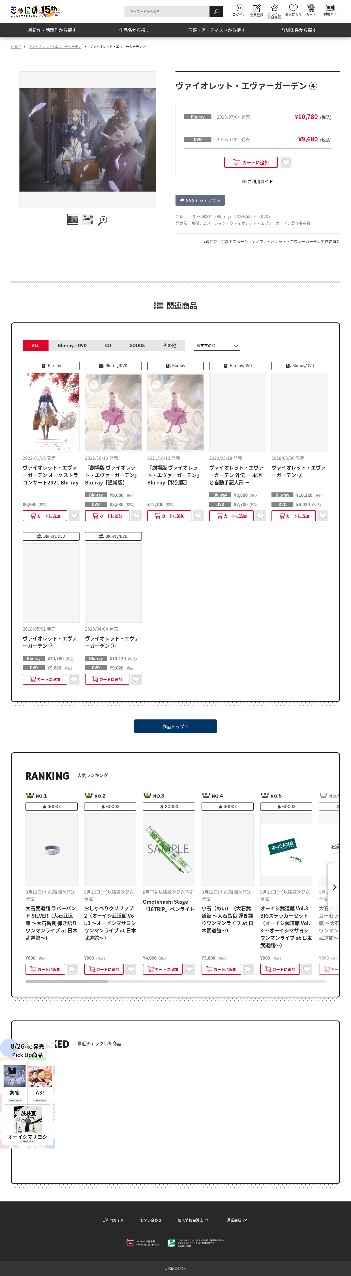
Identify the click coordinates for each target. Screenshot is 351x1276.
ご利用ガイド (113, 1220)
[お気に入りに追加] (286, 162)
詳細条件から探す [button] (298, 30)
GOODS (137, 345)
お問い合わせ (151, 1220)
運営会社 (234, 1220)
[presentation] (67, 981)
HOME (16, 46)
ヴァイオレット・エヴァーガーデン (55, 46)
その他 (169, 345)
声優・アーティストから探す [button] (216, 30)
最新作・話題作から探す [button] (52, 30)
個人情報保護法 (190, 1220)
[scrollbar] (175, 981)
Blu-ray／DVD (72, 345)
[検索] (216, 11)
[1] (72, 219)
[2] (87, 219)
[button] (251, 162)
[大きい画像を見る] (102, 220)
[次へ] (333, 887)
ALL (35, 345)
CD (108, 345)
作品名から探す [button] (134, 30)
